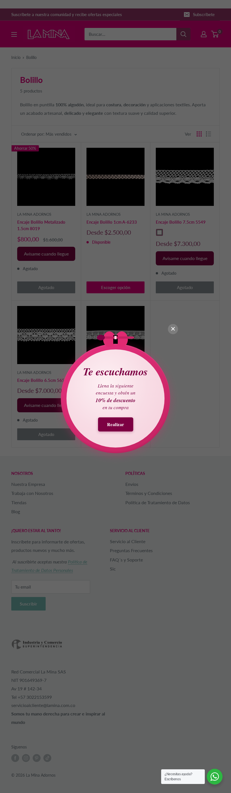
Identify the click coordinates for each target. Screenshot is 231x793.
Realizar (115, 424)
